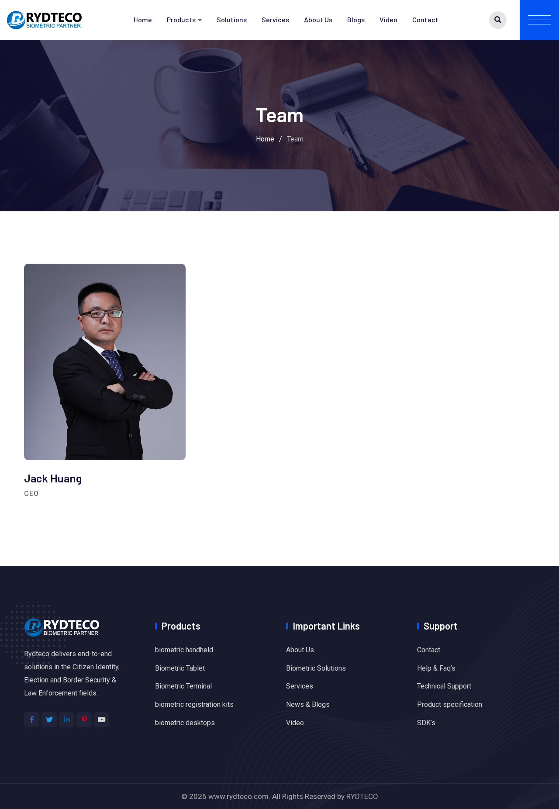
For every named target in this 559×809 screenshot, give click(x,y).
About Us (318, 19)
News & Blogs (308, 704)
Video (388, 19)
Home (143, 19)
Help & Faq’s (436, 668)
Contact (425, 19)
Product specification (449, 704)
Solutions (232, 19)
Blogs (356, 19)
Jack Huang (53, 478)
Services (275, 19)
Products (181, 19)
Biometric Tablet (180, 668)
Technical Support (444, 686)
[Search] (498, 20)
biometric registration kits (194, 704)
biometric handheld (184, 650)
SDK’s (426, 723)
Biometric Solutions (316, 668)
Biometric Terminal (183, 686)
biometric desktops (185, 723)
